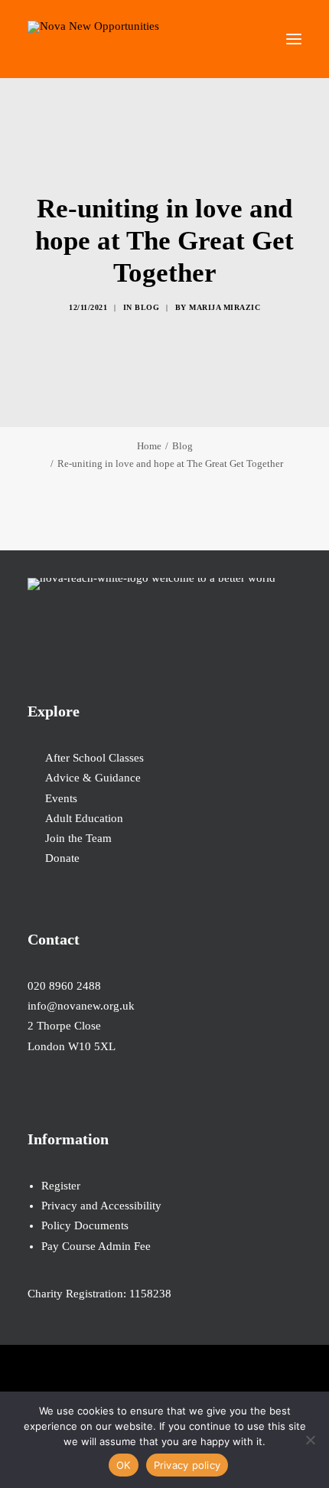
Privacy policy (187, 1465)
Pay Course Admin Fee (96, 1246)
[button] (294, 39)
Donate (62, 858)
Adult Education (84, 818)
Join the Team (78, 838)
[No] (310, 1439)
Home (149, 446)
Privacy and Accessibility (101, 1205)
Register (60, 1186)
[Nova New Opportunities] (93, 39)
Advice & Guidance (93, 778)
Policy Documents (85, 1225)
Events (61, 798)
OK (123, 1465)
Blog (147, 307)
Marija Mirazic (224, 307)
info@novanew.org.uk (81, 1006)
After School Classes (94, 758)
